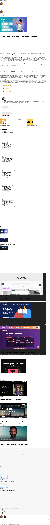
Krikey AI (13, 79)
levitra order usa (6, 143)
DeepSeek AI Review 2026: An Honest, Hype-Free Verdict (7, 490)
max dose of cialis (6, 145)
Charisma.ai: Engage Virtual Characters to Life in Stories (14, 444)
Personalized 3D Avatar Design (6, 114)
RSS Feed (3, 510)
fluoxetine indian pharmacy (7, 161)
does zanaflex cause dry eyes (8, 205)
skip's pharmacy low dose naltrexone (9, 144)
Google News (3, 522)
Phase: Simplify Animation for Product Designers (12, 377)
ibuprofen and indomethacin (7, 190)
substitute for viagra (6, 133)
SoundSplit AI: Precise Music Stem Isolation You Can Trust (7, 244)
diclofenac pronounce (7, 186)
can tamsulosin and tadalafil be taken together (10, 170)
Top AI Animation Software (5, 115)
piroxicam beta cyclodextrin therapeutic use (9, 202)
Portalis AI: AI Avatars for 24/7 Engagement (11, 399)
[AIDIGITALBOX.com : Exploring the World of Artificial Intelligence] (4, 11)
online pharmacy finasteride (7, 163)
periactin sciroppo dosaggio (7, 204)
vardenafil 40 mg (6, 157)
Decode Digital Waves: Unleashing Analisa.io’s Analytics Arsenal (18, 352)
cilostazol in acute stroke (7, 189)
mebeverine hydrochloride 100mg (8, 185)
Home (2, 509)
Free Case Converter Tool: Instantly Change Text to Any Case (8, 481)
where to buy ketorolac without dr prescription (10, 206)
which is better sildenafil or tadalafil (8, 156)
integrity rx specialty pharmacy (8, 158)
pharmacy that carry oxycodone (8, 159)
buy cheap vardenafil (7, 160)
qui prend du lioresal (6, 203)
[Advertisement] (23, 47)
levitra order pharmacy (7, 148)
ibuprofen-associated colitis (7, 175)
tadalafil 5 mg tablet (6, 135)
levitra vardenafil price (7, 134)
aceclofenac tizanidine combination (8, 207)
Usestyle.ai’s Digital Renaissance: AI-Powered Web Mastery (17, 299)
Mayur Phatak (4, 100)
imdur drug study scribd (7, 199)
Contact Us (3, 513)
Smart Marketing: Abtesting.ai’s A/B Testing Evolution (15, 322)
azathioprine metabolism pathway (8, 200)
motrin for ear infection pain (7, 172)
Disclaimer (3, 512)
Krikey (21, 57)
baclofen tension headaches (7, 193)
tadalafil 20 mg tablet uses (7, 164)
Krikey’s (13, 54)
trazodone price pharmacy (7, 162)
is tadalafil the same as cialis (8, 146)
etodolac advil (6, 176)
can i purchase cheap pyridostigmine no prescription (11, 191)
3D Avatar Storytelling (5, 106)
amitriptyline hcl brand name (7, 187)
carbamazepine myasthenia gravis (8, 177)
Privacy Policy (3, 511)
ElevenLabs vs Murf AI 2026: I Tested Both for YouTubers (7, 235)
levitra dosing (6, 142)
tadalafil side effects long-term (8, 171)
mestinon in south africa (7, 188)
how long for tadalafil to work (7, 149)
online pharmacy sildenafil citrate (8, 132)
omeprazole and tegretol (7, 174)
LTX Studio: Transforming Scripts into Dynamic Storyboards (15, 421)
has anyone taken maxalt (7, 201)
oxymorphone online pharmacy (8, 150)
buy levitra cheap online (7, 131)
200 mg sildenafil (6, 147)
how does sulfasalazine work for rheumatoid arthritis (10, 178)
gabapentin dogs (6, 173)
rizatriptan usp (6, 192)
